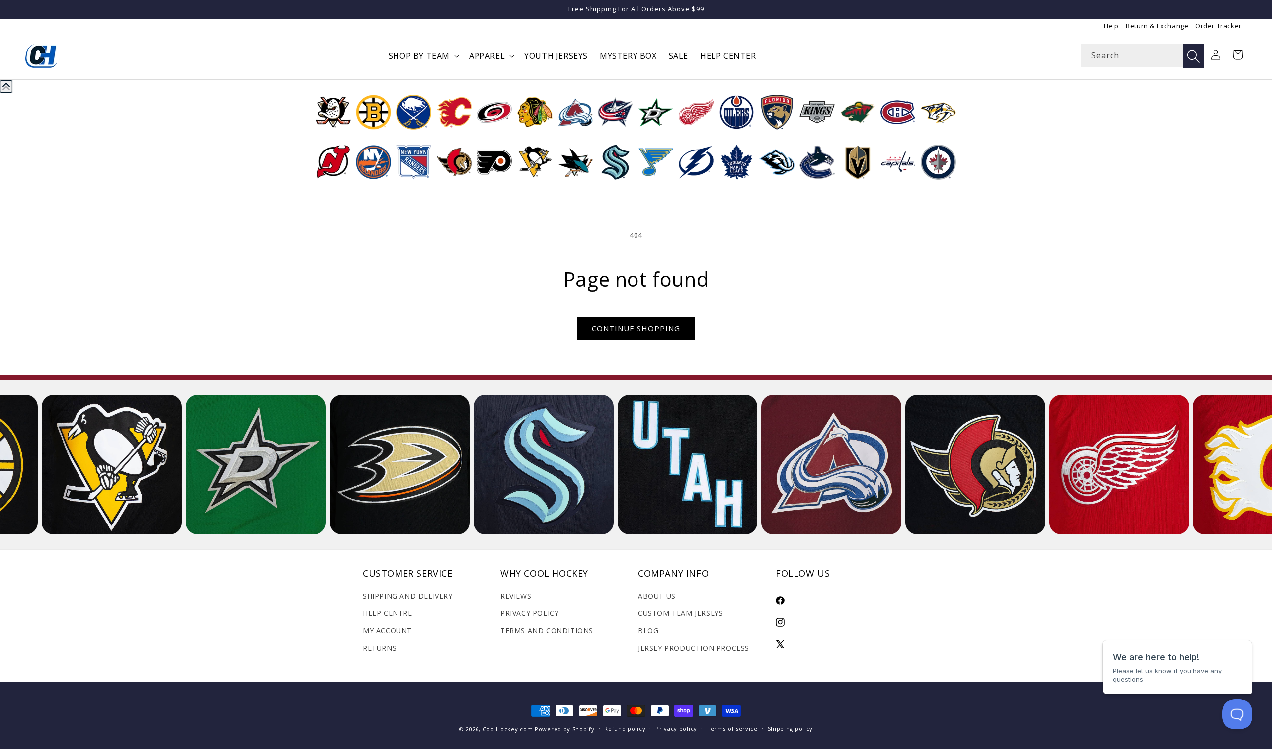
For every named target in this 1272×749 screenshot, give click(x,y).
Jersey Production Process (693, 648)
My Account (387, 630)
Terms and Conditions (546, 630)
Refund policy (624, 728)
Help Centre (387, 613)
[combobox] (1142, 55)
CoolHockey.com (508, 729)
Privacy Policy (529, 613)
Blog (648, 630)
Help (1111, 25)
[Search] (1193, 56)
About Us (657, 595)
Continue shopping (636, 328)
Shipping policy (790, 728)
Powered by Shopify (565, 729)
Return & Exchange (1157, 25)
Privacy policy (676, 728)
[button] (423, 56)
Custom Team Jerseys (680, 613)
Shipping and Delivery (408, 595)
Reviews (515, 595)
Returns (380, 648)
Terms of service (732, 728)
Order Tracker (1218, 25)
